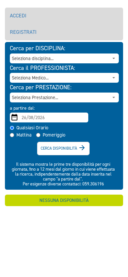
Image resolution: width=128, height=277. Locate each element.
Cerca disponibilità (63, 148)
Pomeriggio (54, 135)
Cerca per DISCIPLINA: (37, 48)
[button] (114, 58)
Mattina (24, 135)
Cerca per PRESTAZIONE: (41, 87)
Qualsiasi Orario (32, 127)
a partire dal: (22, 108)
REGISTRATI (23, 32)
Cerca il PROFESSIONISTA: (42, 68)
